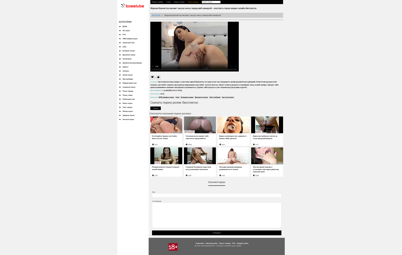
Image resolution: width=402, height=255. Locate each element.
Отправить (217, 233)
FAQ (233, 243)
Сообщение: (157, 201)
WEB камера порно (130, 39)
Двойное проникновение (132, 63)
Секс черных (127, 107)
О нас (168, 2)
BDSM (125, 26)
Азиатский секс (129, 43)
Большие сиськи (129, 51)
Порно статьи (179, 2)
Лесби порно (128, 75)
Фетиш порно (128, 111)
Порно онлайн (157, 2)
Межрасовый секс (130, 83)
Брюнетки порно (129, 55)
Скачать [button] (155, 108)
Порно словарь (225, 243)
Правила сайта (242, 243)
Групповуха (127, 59)
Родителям (200, 243)
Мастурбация (128, 79)
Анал (124, 47)
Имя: (153, 192)
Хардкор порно (129, 115)
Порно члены (128, 95)
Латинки (126, 71)
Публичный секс (129, 99)
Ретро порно (128, 103)
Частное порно (128, 119)
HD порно (126, 31)
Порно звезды (128, 91)
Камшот (125, 67)
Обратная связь (211, 243)
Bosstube (156, 15)
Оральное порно (129, 87)
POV (124, 35)
